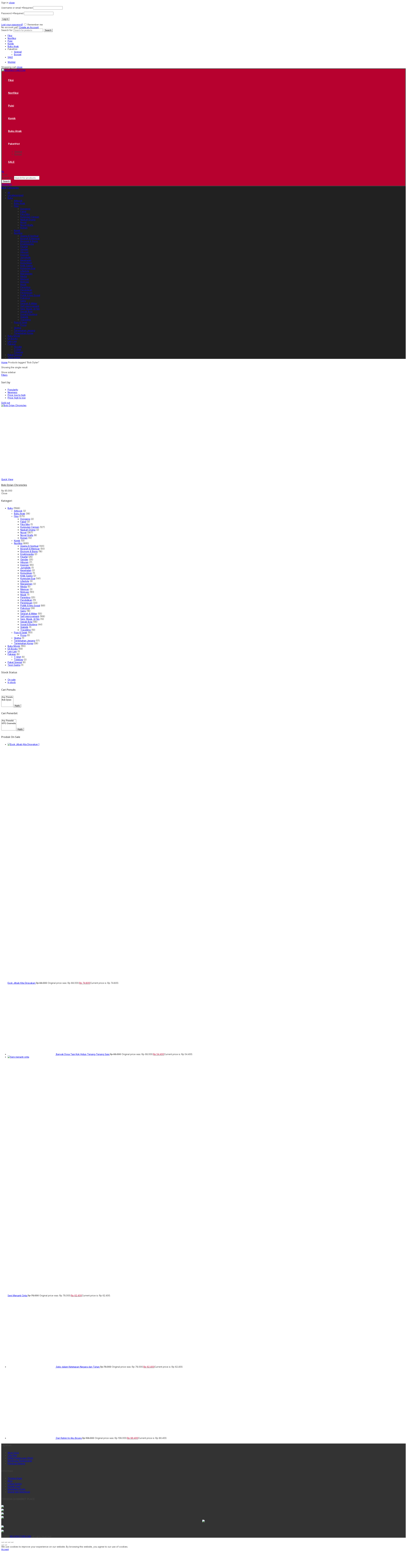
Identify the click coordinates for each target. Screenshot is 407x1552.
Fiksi (10, 35)
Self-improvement (29, 306)
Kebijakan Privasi (16, 1489)
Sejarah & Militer (28, 303)
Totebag (18, 352)
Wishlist (11, 62)
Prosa (23, 325)
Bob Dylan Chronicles (14, 485)
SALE (10, 57)
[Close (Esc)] (2, 1542)
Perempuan (26, 292)
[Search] (3, 172)
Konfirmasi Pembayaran (20, 1460)
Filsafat (24, 246)
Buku (10, 198)
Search (48, 30)
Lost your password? (12, 24)
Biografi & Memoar (30, 238)
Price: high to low (17, 397)
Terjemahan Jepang (24, 330)
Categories (13, 187)
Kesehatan (25, 260)
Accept (5, 1549)
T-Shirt (17, 349)
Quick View (7, 479)
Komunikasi (26, 263)
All (9, 192)
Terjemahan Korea (23, 333)
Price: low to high (17, 395)
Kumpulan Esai (27, 268)
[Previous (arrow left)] (2, 1544)
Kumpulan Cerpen (29, 217)
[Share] (5, 1542)
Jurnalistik (25, 257)
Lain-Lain (12, 341)
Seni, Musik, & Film (30, 308)
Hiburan (24, 252)
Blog (10, 1481)
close (12, 2)
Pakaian (12, 344)
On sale (12, 679)
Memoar (24, 279)
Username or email (17, 7)
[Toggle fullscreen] (9, 1542)
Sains (23, 300)
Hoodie (18, 346)
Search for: (7, 30)
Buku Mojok (14, 336)
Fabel (23, 211)
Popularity (13, 389)
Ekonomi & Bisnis (29, 241)
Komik (11, 43)
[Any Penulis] (7, 697)
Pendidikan (26, 290)
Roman (24, 227)
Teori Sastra (14, 357)
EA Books (13, 338)
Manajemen (26, 273)
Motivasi (24, 281)
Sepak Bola (26, 311)
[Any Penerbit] (8, 720)
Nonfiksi (12, 38)
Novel (23, 222)
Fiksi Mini (25, 214)
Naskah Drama (27, 219)
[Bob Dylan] (7, 700)
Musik (23, 284)
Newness (12, 392)
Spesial (18, 51)
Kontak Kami (14, 1486)
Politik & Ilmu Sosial (30, 295)
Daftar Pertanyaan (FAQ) (20, 1458)
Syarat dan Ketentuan (19, 1491)
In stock (12, 682)
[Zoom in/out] (12, 1542)
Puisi (10, 41)
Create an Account (29, 27)
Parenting (25, 287)
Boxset (17, 54)
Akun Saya (13, 1452)
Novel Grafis (26, 225)
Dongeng (25, 208)
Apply (17, 706)
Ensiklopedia (27, 244)
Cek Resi (12, 1455)
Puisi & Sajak (20, 322)
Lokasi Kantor (15, 1483)
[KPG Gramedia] (8, 723)
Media (23, 276)
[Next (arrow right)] (5, 1544)
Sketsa (17, 327)
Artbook (18, 200)
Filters (4, 375)
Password (12, 13)
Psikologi (25, 298)
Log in (5, 19)
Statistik (24, 317)
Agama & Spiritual (29, 235)
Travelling (25, 319)
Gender (24, 249)
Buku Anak (13, 46)
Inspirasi (24, 254)
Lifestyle (24, 271)
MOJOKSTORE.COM (20, 1536)
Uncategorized (15, 195)
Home (4, 362)
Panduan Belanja (16, 1463)
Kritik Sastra (26, 265)
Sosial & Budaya (28, 314)
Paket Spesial (15, 354)
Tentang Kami (15, 1478)
